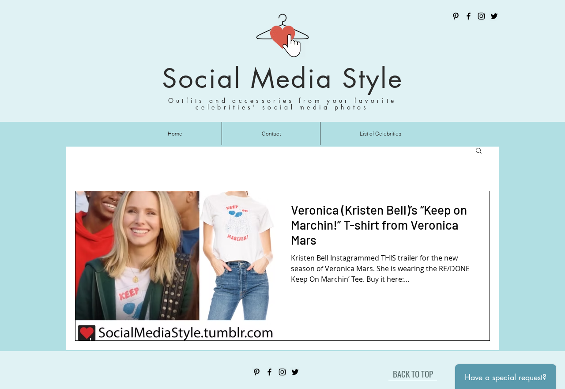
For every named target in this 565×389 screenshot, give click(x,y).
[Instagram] (481, 16)
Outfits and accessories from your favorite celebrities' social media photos (282, 103)
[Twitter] (494, 16)
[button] (479, 151)
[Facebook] (468, 16)
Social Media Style (282, 78)
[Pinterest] (455, 16)
